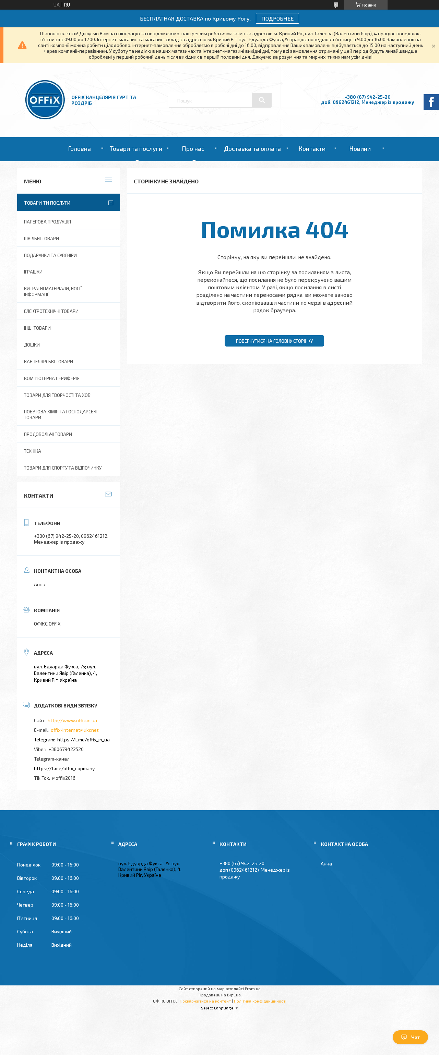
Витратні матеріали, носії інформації (53, 291)
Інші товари (37, 328)
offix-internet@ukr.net (75, 730)
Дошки (32, 345)
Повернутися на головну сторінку (274, 341)
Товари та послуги (136, 148)
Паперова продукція (47, 222)
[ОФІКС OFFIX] (45, 118)
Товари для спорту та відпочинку (63, 468)
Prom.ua (253, 988)
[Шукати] (262, 100)
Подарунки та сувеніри (50, 255)
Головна (79, 148)
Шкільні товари (41, 238)
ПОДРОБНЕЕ (277, 18)
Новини (360, 148)
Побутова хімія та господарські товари (60, 414)
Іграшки (33, 272)
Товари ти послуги (47, 203)
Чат (415, 1037)
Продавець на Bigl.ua (220, 994)
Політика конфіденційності (260, 1000)
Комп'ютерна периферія (52, 378)
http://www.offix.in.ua (72, 720)
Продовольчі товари (48, 434)
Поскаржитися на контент (205, 1000)
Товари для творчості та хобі (58, 395)
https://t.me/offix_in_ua (83, 739)
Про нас (193, 148)
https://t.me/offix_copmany (64, 768)
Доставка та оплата (252, 148)
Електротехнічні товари (51, 311)
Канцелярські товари (48, 361)
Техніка (32, 451)
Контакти (311, 148)
